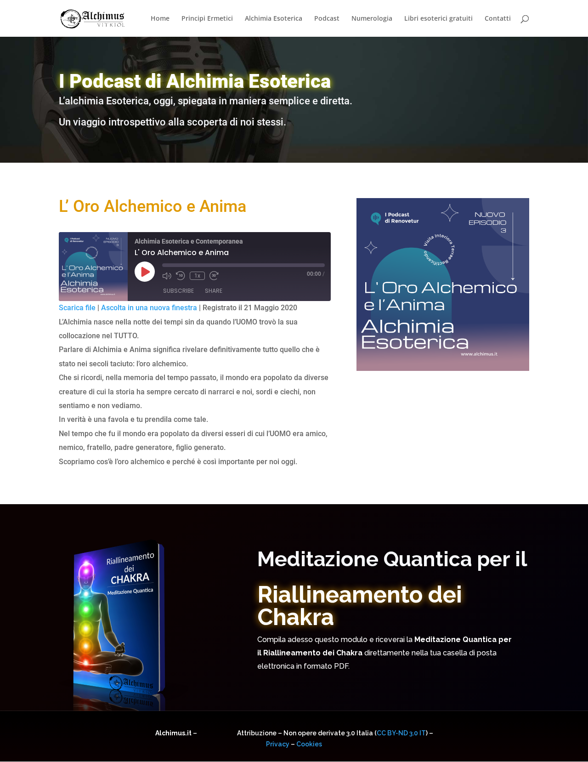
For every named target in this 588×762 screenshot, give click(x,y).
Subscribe (178, 291)
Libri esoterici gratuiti (438, 19)
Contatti (498, 19)
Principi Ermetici (207, 19)
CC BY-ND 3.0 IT (401, 733)
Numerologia (371, 19)
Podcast (326, 19)
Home (160, 19)
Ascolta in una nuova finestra (149, 307)
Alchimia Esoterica (273, 19)
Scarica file (77, 307)
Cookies (309, 744)
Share (213, 291)
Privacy (277, 744)
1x (197, 276)
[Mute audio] (166, 276)
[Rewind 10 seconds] (180, 275)
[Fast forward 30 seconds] (214, 275)
